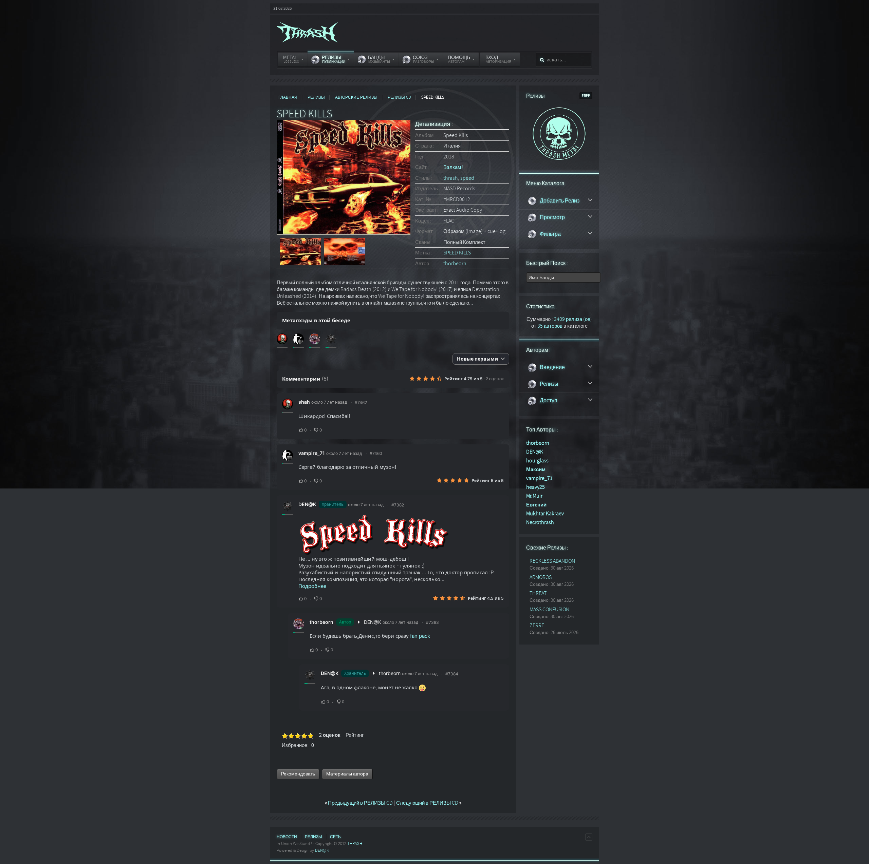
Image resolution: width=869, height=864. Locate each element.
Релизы (316, 97)
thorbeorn (454, 264)
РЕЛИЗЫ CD (399, 97)
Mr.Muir (534, 496)
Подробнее (312, 586)
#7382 (397, 504)
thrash (450, 178)
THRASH (354, 843)
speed (467, 178)
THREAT (538, 593)
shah (304, 402)
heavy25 (535, 487)
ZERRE (537, 625)
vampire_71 (311, 453)
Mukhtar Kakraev (545, 514)
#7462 (361, 402)
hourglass (537, 461)
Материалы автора (347, 774)
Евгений (536, 505)
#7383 (432, 622)
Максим (536, 469)
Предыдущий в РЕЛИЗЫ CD (359, 803)
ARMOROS (541, 577)
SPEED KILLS (457, 253)
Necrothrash (540, 522)
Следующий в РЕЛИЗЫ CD (428, 803)
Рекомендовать (298, 774)
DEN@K (307, 504)
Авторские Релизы (356, 97)
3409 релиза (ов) (573, 319)
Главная (287, 97)
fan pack (420, 636)
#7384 (451, 673)
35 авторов (549, 326)
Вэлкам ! (453, 167)
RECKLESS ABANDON (552, 561)
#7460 (376, 453)
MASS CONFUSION (549, 610)
